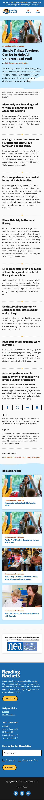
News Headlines (8, 715)
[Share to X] (17, 407)
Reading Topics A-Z (14, 92)
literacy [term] (7, 352)
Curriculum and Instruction (13, 46)
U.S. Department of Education (16, 63)
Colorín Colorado (10, 729)
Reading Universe (10, 735)
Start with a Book (10, 738)
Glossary (5, 712)
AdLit (5, 726)
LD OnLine (7, 732)
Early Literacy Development (31, 457)
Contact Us (10, 698)
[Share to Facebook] (7, 407)
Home (4, 92)
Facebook (15, 793)
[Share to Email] (27, 407)
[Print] (37, 407)
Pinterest (22, 793)
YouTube (28, 793)
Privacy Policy (22, 787)
